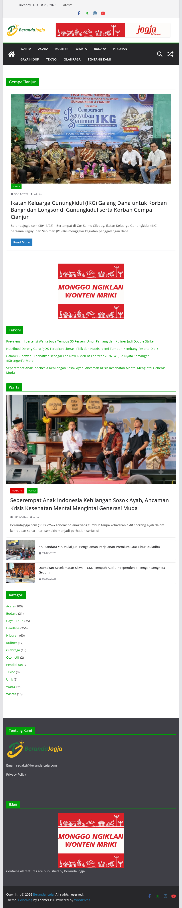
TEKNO (51, 59)
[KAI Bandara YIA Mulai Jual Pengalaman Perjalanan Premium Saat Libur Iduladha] (20, 550)
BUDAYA (100, 49)
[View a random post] (170, 54)
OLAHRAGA (72, 59)
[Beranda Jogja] (11, 54)
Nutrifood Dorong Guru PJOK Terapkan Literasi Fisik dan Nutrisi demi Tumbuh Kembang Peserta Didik (82, 348)
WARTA (25, 49)
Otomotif (12, 657)
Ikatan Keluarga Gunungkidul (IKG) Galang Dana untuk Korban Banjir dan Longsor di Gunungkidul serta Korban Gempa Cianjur (89, 209)
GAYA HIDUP (29, 59)
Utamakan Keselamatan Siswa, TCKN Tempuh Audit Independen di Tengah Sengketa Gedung (102, 570)
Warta (16, 186)
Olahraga (13, 650)
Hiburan (12, 635)
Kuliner (11, 643)
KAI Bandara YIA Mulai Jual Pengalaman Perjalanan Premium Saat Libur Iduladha (99, 547)
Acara (10, 606)
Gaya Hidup (15, 621)
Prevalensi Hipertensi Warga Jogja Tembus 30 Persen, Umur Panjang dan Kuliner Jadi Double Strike (80, 341)
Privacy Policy (16, 774)
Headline (17, 490)
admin (38, 194)
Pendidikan (14, 665)
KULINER (61, 49)
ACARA (43, 49)
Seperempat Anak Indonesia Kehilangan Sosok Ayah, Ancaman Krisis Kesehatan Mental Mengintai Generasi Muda (89, 504)
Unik (9, 679)
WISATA (81, 49)
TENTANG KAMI (99, 59)
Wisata (11, 694)
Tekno (10, 672)
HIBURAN (120, 49)
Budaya (11, 613)
